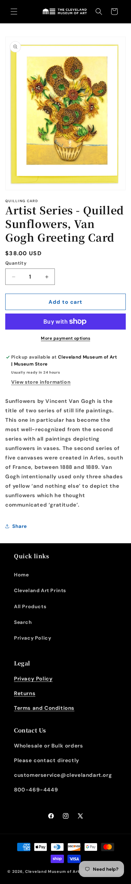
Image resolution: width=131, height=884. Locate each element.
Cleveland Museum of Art (52, 871)
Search (23, 622)
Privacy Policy (32, 638)
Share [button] (19, 526)
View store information (41, 382)
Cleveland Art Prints (40, 590)
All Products (30, 606)
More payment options (65, 338)
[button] (14, 11)
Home (21, 575)
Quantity (16, 263)
